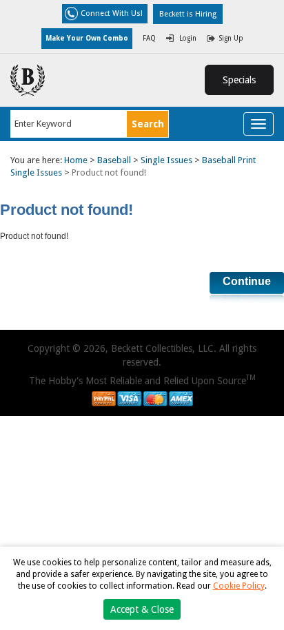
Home (76, 160)
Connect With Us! (112, 13)
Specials (239, 79)
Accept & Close (142, 609)
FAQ (149, 38)
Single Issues (166, 160)
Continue (247, 281)
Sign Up (231, 38)
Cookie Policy (239, 586)
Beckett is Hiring (187, 14)
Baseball (114, 160)
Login (187, 38)
